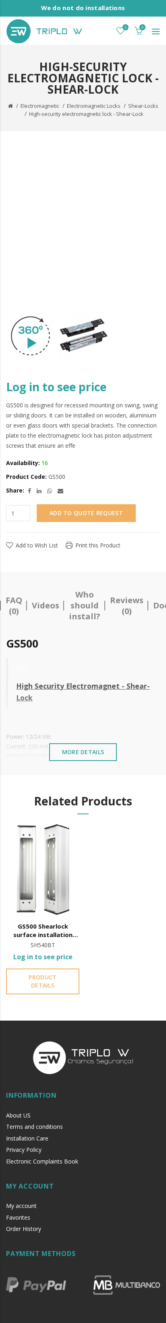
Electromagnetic (40, 105)
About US (18, 1115)
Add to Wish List (37, 545)
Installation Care (27, 1138)
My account (21, 1206)
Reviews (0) (126, 605)
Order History (23, 1229)
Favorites (18, 1217)
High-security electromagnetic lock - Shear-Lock (86, 113)
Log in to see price (56, 386)
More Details (83, 752)
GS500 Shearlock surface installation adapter (43, 930)
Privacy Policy (24, 1149)
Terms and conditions (34, 1126)
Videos (45, 605)
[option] (30, 336)
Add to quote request (86, 513)
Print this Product (97, 545)
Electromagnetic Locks (93, 105)
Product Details (42, 981)
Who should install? (84, 605)
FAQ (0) (14, 605)
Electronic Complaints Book (42, 1161)
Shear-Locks (143, 105)
